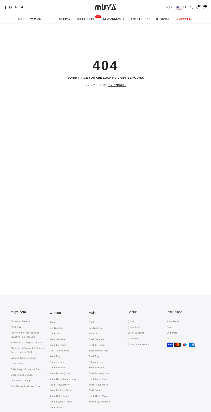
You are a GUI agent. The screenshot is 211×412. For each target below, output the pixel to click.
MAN (21, 19)
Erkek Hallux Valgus (99, 396)
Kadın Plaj (54, 356)
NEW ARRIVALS (113, 19)
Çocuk (130, 321)
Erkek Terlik (95, 333)
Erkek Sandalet (96, 339)
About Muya (172, 321)
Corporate (171, 332)
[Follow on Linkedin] (16, 7)
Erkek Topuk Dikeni (98, 384)
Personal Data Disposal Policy (26, 342)
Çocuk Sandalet (135, 332)
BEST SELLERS (139, 19)
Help (168, 338)
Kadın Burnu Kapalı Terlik (62, 379)
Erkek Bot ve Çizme (99, 373)
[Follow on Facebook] (5, 7)
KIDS (50, 19)
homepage (117, 84)
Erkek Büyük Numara (100, 401)
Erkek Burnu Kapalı (99, 379)
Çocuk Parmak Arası (138, 344)
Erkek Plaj (94, 356)
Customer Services (20, 321)
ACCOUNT (186, 19)
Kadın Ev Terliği (57, 345)
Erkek (91, 322)
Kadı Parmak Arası (59, 350)
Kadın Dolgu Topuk (59, 396)
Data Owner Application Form (26, 386)
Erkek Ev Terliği (97, 345)
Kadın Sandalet (57, 339)
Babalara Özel (96, 362)
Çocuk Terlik (133, 327)
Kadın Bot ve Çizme (59, 373)
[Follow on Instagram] (10, 7)
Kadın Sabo (55, 407)
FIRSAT (164, 19)
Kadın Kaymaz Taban (60, 401)
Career (170, 327)
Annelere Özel (56, 362)
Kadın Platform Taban (60, 390)
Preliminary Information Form (26, 369)
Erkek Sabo (95, 390)
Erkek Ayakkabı (97, 367)
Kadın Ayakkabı (57, 367)
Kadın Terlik (55, 333)
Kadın (52, 322)
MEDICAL (65, 19)
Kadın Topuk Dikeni (59, 384)
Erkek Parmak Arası (99, 350)
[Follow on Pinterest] (21, 7)
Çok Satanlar (56, 328)
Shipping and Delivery (22, 374)
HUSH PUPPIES (88, 19)
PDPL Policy (17, 327)
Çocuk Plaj (132, 338)
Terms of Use (17, 363)
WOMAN (35, 19)
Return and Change (21, 380)
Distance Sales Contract (23, 358)
